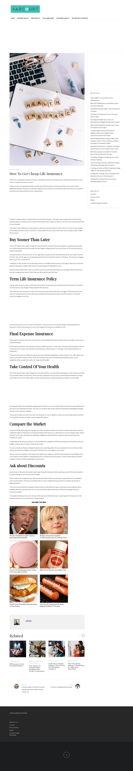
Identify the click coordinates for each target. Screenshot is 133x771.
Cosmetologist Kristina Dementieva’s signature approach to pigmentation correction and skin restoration (102, 133)
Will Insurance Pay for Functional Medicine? (17, 665)
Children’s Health (62, 18)
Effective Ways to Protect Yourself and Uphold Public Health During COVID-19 (33, 688)
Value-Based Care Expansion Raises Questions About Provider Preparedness (36, 668)
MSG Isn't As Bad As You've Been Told (53, 570)
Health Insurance (14, 169)
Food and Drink (48, 18)
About (92, 200)
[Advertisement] (66, 35)
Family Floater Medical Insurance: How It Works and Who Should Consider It (56, 666)
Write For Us (94, 191)
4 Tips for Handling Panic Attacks (61, 686)
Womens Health (23, 18)
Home (13, 18)
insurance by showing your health (72, 408)
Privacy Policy (95, 197)
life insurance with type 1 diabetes (35, 435)
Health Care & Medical (35, 661)
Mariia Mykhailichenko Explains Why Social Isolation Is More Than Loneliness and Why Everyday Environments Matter (104, 141)
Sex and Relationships (80, 18)
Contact (93, 194)
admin (28, 620)
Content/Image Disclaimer (99, 203)
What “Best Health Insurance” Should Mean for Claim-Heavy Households (76, 666)
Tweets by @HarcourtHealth (18, 713)
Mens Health (35, 18)
